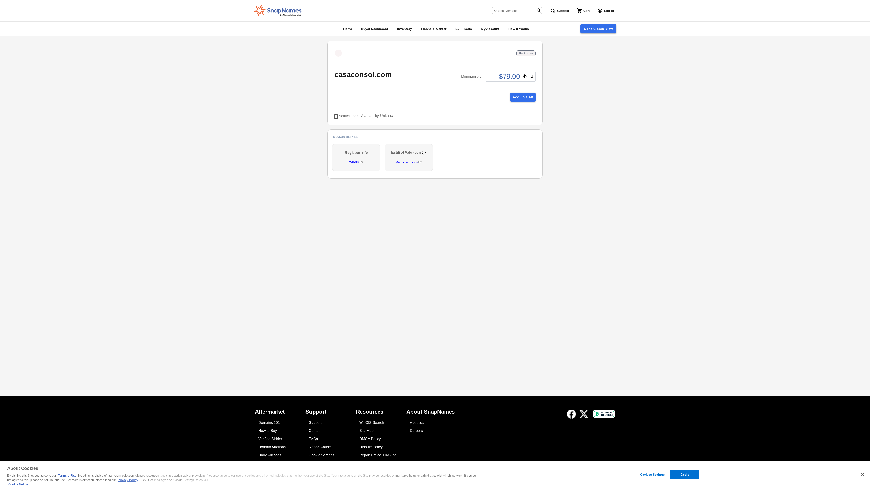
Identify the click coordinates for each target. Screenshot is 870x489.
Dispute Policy (371, 447)
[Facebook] (571, 414)
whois (354, 162)
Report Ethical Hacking (377, 455)
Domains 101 (269, 422)
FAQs (313, 439)
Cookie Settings (321, 455)
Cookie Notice (18, 484)
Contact (315, 431)
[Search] (539, 10)
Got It (685, 474)
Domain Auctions (272, 447)
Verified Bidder (270, 439)
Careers (416, 431)
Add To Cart (522, 97)
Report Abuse (320, 447)
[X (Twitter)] (583, 414)
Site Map (366, 431)
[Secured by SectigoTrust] (604, 414)
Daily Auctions (269, 455)
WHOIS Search (371, 422)
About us (417, 422)
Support (315, 422)
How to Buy (267, 431)
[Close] (863, 474)
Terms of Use (67, 475)
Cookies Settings (652, 474)
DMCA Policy (370, 439)
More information (407, 162)
